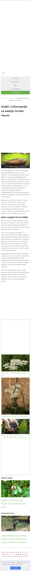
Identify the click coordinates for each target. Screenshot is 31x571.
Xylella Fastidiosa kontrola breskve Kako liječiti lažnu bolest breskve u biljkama (14, 539)
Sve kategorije (15, 92)
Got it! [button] (15, 568)
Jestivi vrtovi (15, 82)
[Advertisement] (15, 19)
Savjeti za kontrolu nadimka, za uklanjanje (15, 416)
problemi (15, 78)
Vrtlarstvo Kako (15, 89)
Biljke (15, 85)
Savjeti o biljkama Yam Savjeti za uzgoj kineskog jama (13, 503)
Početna (4, 98)
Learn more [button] (19, 564)
